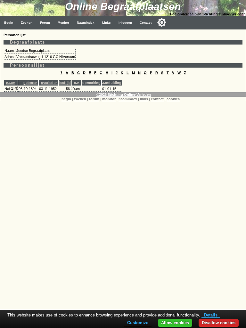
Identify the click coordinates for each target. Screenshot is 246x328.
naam (10, 83)
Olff (14, 89)
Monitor (63, 22)
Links (106, 22)
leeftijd (65, 83)
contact (157, 99)
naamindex (128, 99)
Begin (8, 22)
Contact (146, 22)
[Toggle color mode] (161, 22)
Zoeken (26, 22)
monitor (109, 99)
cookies (173, 99)
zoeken (80, 99)
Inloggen (125, 22)
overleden (49, 83)
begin (66, 99)
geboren (30, 83)
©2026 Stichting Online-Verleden (123, 94)
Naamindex (85, 22)
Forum (45, 22)
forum (94, 99)
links (144, 99)
